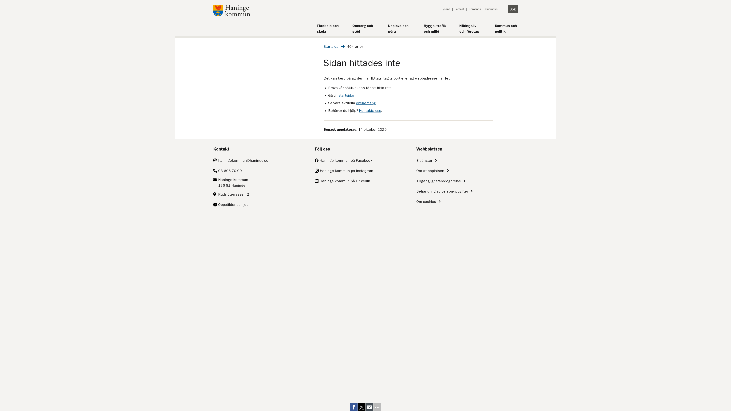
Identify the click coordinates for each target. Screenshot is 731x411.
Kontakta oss (370, 110)
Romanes (475, 9)
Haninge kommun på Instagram (346, 171)
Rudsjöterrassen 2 (233, 194)
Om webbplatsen (430, 171)
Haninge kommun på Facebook (346, 160)
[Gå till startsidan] (231, 15)
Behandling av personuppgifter (442, 191)
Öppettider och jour (234, 204)
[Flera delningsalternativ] (377, 407)
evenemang (366, 103)
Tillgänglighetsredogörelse (438, 181)
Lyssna (445, 9)
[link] (354, 407)
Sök (513, 9)
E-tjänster (424, 160)
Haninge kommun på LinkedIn (345, 181)
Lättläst (459, 9)
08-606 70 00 (230, 171)
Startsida (331, 46)
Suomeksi (491, 9)
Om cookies (426, 201)
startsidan (346, 95)
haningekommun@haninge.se (243, 160)
